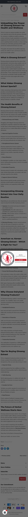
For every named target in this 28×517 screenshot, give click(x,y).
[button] (5, 512)
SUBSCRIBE (21, 259)
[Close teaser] (8, 508)
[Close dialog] (26, 251)
